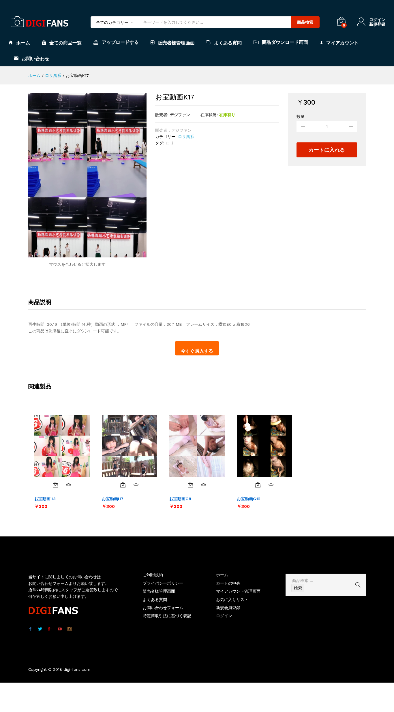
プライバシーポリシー (163, 583)
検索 (298, 588)
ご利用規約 (153, 574)
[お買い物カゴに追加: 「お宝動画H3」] (55, 485)
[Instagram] (69, 629)
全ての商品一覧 (65, 42)
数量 (301, 116)
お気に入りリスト (232, 599)
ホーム (23, 42)
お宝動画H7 (112, 498)
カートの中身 (228, 583)
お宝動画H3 (45, 498)
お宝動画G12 (248, 498)
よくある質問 (228, 42)
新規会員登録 (228, 607)
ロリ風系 (186, 136)
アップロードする (120, 42)
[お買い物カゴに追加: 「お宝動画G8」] (190, 485)
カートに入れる (327, 150)
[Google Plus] (50, 629)
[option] (62, 462)
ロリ (170, 143)
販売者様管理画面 (176, 42)
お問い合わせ (35, 58)
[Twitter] (40, 629)
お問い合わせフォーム (163, 607)
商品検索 (305, 22)
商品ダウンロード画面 (285, 42)
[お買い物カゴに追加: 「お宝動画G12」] (258, 485)
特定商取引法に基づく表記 (167, 615)
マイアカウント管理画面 (238, 591)
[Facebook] (30, 629)
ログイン (377, 19)
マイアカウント (342, 42)
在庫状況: (209, 114)
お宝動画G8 (180, 498)
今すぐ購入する (197, 351)
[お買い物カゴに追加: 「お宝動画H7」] (123, 485)
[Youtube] (60, 629)
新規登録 (377, 24)
